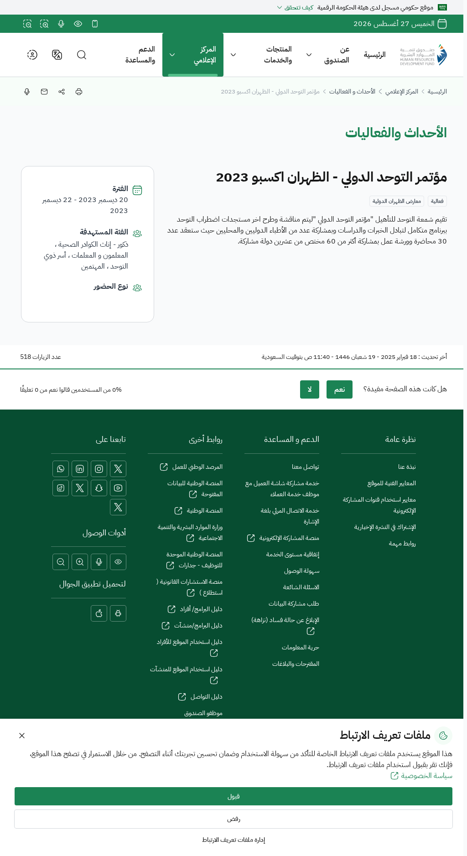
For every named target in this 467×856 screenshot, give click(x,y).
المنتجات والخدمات (278, 55)
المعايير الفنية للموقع (392, 483)
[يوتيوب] (118, 488)
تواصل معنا (305, 467)
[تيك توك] (60, 488)
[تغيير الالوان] (78, 23)
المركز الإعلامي (205, 55)
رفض (233, 819)
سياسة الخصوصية (426, 775)
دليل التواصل (207, 696)
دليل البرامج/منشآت (198, 625)
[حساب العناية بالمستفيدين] (80, 488)
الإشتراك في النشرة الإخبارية (385, 527)
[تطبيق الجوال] (95, 23)
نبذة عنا (407, 467)
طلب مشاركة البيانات (294, 603)
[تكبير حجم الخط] (44, 23)
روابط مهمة (402, 543)
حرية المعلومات (300, 647)
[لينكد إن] (80, 469)
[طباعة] (79, 92)
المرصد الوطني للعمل (197, 467)
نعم (339, 389)
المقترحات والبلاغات (295, 664)
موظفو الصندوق (203, 713)
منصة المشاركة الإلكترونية (289, 538)
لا (309, 389)
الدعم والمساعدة (140, 55)
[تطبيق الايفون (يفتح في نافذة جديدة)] (99, 613)
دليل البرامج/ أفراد (201, 609)
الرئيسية (375, 54)
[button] (81, 55)
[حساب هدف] (118, 507)
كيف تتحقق (299, 7)
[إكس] (118, 469)
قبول (234, 796)
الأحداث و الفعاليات (352, 91)
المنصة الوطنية (205, 510)
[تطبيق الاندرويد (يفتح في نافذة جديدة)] (118, 613)
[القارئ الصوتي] (61, 23)
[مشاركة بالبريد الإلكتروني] (44, 92)
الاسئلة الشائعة (301, 587)
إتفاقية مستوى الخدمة (292, 554)
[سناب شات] (99, 488)
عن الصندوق (336, 55)
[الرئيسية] (423, 55)
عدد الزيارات (46, 357)
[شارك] (61, 92)
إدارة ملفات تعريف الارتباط (233, 840)
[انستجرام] (99, 469)
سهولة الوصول (301, 571)
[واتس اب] (60, 469)
